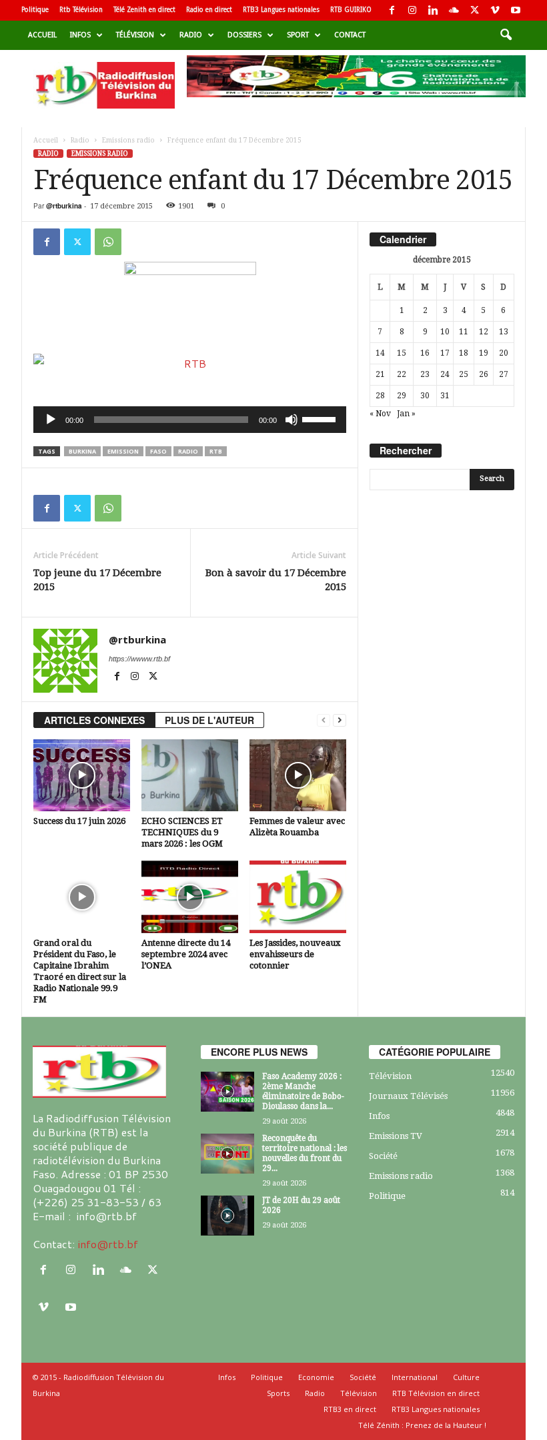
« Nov (380, 413)
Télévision (135, 35)
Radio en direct (209, 9)
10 (445, 331)
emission (123, 451)
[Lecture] (50, 419)
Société (383, 1156)
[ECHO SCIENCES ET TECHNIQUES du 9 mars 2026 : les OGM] (189, 775)
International (415, 1377)
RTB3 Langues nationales (281, 9)
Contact (350, 35)
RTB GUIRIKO (351, 9)
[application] (189, 419)
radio (188, 451)
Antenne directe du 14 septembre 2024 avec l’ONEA (185, 954)
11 (463, 331)
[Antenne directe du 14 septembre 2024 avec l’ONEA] (189, 896)
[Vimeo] (495, 10)
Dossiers (244, 35)
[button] (505, 35)
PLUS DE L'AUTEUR (209, 720)
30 (425, 395)
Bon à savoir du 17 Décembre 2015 (275, 580)
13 (503, 331)
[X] (474, 10)
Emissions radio (128, 140)
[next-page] (339, 720)
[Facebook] (392, 10)
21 (380, 374)
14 (380, 353)
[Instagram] (412, 10)
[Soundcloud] (454, 10)
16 (425, 353)
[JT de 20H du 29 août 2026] (227, 1216)
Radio (190, 35)
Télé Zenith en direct (144, 9)
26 (483, 374)
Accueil (42, 35)
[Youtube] (516, 10)
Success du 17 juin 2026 (79, 821)
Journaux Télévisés (408, 1096)
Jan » (406, 413)
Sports (278, 1393)
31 (445, 395)
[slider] (321, 418)
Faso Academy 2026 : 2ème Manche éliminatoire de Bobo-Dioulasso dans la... (303, 1091)
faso (158, 451)
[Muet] (291, 419)
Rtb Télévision (81, 9)
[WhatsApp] (108, 241)
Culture (466, 1377)
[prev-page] (323, 720)
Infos (80, 35)
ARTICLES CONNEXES (94, 720)
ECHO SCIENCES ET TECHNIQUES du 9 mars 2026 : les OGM (182, 832)
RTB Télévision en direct (436, 1393)
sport (298, 35)
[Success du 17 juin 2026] (81, 775)
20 (503, 353)
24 (445, 374)
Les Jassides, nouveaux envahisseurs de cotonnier (295, 954)
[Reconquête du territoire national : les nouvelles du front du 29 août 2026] (227, 1154)
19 (483, 353)
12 (483, 331)
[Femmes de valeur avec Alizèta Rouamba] (297, 775)
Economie (316, 1377)
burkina (82, 451)
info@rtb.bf (107, 1244)
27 (503, 374)
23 (425, 374)
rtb (215, 451)
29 (401, 395)
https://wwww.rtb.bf (139, 659)
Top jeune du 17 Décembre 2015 (97, 580)
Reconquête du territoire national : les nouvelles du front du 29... (304, 1153)
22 (401, 374)
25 (463, 374)
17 (445, 353)
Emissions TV (395, 1136)
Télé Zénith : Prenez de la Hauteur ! (422, 1425)
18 (463, 353)
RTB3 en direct (350, 1409)
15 (401, 353)
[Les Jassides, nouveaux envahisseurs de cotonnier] (297, 896)
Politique (35, 9)
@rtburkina (64, 205)
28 (380, 395)
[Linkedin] (433, 10)
